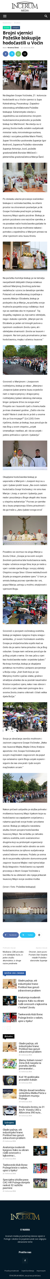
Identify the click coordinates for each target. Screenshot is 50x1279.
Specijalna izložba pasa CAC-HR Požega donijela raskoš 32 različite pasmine (16, 1183)
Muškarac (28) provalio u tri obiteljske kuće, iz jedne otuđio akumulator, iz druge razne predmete (13, 958)
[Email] (25, 54)
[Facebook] (5, 54)
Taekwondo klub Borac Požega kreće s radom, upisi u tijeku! (30, 1017)
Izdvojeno (15, 28)
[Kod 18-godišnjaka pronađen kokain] (10, 1080)
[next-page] (9, 1028)
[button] (4, 16)
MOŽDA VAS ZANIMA (14, 973)
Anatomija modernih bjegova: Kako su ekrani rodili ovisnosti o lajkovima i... (16, 1151)
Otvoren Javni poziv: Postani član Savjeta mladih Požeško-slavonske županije (38, 956)
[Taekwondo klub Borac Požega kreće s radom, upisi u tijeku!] (10, 1017)
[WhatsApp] (18, 54)
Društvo (17, 23)
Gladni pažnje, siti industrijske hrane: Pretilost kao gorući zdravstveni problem (30, 1047)
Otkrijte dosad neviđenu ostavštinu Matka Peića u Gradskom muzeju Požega (32, 1094)
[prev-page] (4, 1028)
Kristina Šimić (13, 48)
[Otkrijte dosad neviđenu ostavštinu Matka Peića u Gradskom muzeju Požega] (10, 1094)
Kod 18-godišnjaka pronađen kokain (29, 1078)
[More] (39, 935)
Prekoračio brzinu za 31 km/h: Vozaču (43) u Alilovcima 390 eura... (32, 1110)
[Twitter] (12, 54)
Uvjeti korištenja (27, 1271)
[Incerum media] (25, 6)
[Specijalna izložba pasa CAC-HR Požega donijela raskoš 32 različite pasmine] (40, 1183)
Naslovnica (7, 23)
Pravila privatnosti (12, 1271)
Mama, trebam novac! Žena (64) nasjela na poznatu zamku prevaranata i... (30, 1064)
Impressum (41, 1271)
